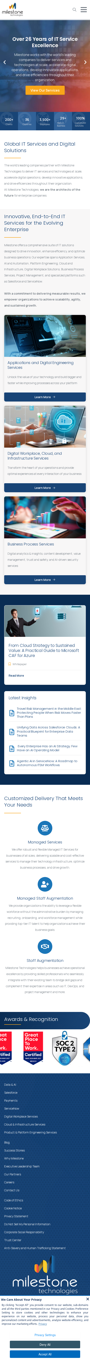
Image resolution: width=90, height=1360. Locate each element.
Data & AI (10, 1085)
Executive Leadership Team (22, 1166)
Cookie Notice (13, 1208)
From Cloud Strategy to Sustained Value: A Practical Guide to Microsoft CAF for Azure (44, 650)
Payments (10, 1100)
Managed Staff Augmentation (45, 898)
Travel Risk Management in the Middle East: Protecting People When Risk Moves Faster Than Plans (49, 712)
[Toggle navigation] (84, 9)
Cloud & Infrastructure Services (24, 1124)
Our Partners (12, 1174)
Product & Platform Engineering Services (30, 1132)
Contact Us (11, 1190)
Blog (7, 1142)
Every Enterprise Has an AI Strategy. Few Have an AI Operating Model (47, 748)
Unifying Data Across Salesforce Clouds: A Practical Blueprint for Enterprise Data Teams (48, 731)
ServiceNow (11, 1108)
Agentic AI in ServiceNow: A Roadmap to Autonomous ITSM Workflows (47, 763)
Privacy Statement (16, 1216)
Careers (9, 1182)
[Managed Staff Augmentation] (45, 884)
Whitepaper (20, 664)
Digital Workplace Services (21, 1116)
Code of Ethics (13, 1200)
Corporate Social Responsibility (24, 1232)
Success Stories (14, 1150)
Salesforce (10, 1092)
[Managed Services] (45, 828)
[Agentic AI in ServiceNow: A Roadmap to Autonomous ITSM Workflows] (12, 763)
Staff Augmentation (45, 960)
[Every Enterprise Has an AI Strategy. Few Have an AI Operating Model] (12, 749)
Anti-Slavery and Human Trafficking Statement (35, 1248)
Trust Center (12, 1240)
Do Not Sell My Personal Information (27, 1224)
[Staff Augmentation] (45, 946)
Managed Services (45, 842)
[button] (4, 62)
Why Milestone (14, 1158)
